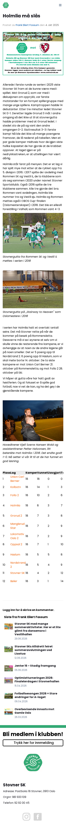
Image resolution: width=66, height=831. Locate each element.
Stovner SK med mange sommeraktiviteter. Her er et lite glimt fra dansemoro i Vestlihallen (38, 629)
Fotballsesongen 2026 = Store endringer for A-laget (36, 695)
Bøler (13, 581)
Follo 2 (14, 495)
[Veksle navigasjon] (60, 5)
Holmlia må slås (21, 16)
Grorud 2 (16, 516)
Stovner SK (17, 573)
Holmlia (15, 505)
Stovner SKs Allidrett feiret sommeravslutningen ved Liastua (34, 650)
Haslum (15, 555)
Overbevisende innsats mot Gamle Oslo (34, 711)
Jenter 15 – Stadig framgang (35, 666)
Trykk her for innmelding (34, 742)
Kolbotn (15, 487)
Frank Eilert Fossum (27, 25)
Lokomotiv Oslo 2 (17, 536)
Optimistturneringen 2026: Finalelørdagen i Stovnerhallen (37, 679)
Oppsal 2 (16, 544)
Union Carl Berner (17, 479)
